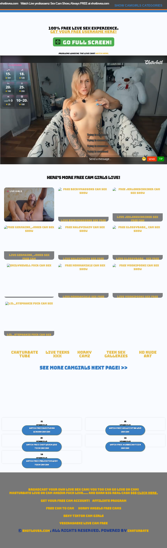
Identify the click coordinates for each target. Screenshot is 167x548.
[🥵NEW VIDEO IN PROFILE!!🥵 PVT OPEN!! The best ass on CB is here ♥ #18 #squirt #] (83, 193)
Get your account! (65, 501)
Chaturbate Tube (24, 354)
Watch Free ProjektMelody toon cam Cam (42, 463)
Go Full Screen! (86, 42)
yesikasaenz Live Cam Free (83, 523)
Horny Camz (84, 354)
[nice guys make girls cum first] (83, 269)
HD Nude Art (148, 354)
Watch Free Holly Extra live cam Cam (125, 430)
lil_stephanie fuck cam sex (29, 335)
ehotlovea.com (9, 3)
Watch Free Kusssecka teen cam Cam (125, 446)
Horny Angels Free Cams (99, 508)
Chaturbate (138, 531)
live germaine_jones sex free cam (29, 257)
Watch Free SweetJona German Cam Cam (42, 430)
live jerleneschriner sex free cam (137, 219)
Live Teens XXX (57, 354)
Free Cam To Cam (60, 508)
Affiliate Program (109, 501)
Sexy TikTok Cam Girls (83, 516)
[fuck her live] (29, 265)
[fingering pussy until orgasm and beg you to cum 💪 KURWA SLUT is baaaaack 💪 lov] (138, 231)
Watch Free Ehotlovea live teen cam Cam (41, 446)
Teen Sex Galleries (116, 354)
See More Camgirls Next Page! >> (83, 368)
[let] (138, 269)
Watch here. (102, 53)
